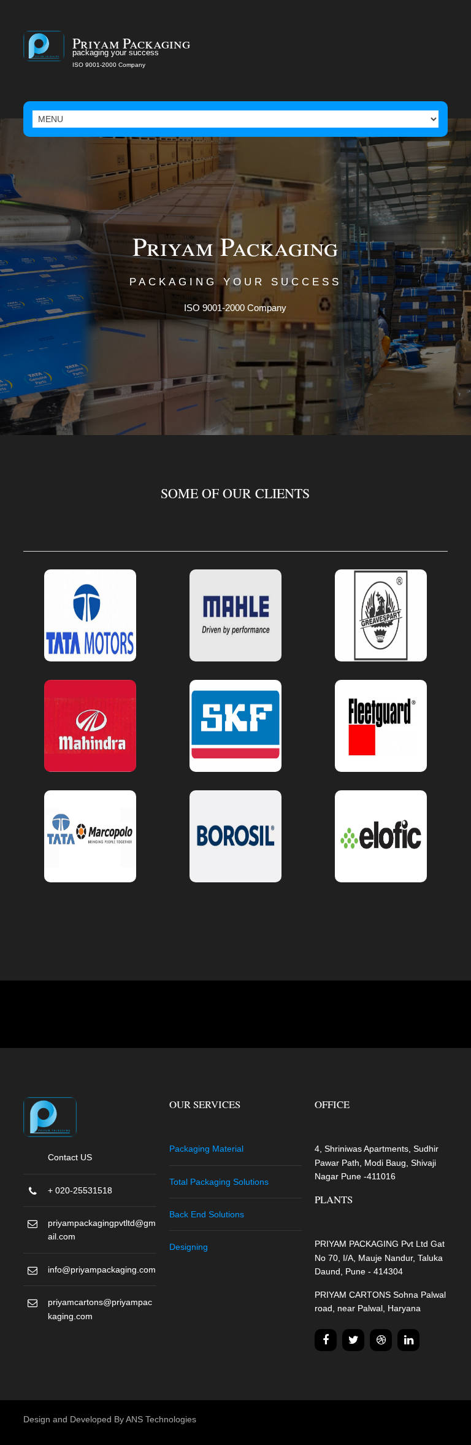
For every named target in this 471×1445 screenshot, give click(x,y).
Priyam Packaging (131, 43)
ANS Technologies (161, 1419)
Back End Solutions (206, 1214)
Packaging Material (206, 1149)
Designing (188, 1247)
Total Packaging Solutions (219, 1182)
